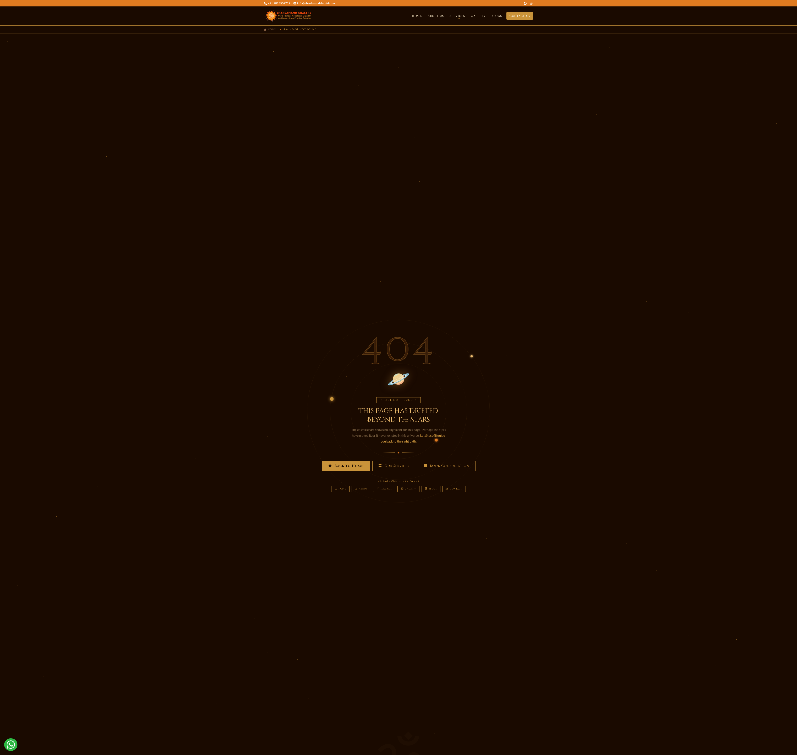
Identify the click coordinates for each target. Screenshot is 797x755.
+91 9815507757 (279, 3)
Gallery (478, 16)
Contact (456, 488)
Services (386, 488)
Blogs (496, 16)
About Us (436, 16)
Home (417, 16)
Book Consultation (449, 466)
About (363, 488)
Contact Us (519, 16)
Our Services (396, 466)
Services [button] (457, 16)
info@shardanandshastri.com (316, 3)
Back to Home (348, 466)
